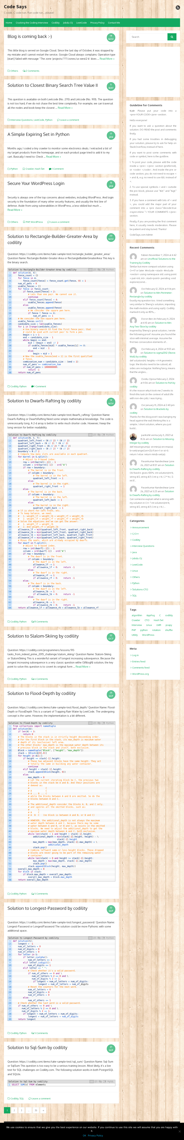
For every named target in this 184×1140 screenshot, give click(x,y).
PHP (28, 221)
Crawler (30, 168)
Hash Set (39, 168)
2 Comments (32, 70)
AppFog (150, 615)
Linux (135, 570)
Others (14, 70)
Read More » (107, 58)
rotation (156, 630)
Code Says (15, 7)
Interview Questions (22, 119)
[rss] (178, 7)
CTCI (147, 620)
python (144, 630)
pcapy (169, 625)
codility (169, 615)
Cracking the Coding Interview (32, 22)
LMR (159, 625)
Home (9, 22)
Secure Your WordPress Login (36, 183)
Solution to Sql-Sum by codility (37, 1047)
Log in (135, 655)
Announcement (140, 527)
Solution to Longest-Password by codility (48, 908)
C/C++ (135, 533)
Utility (135, 634)
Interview (137, 625)
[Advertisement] (153, 71)
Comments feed (141, 667)
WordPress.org (140, 673)
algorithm (137, 615)
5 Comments (41, 893)
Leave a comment (69, 119)
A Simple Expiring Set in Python (39, 134)
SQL (21, 1098)
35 (36, 1110)
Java (134, 552)
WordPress (37, 221)
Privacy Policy (97, 22)
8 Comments (41, 621)
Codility (55, 22)
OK (84, 1135)
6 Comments (41, 678)
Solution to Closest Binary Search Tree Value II (53, 85)
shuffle (169, 630)
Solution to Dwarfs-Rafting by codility (44, 400)
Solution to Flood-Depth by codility (42, 693)
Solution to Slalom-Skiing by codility (43, 636)
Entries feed (138, 661)
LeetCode (81, 22)
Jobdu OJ (68, 22)
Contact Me (114, 22)
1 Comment (57, 168)
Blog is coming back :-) (30, 36)
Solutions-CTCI (140, 589)
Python (48, 119)
